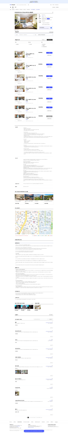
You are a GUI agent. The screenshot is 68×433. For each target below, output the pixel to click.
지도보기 (52, 17)
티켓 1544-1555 (34, 425)
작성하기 (51, 314)
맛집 (49, 235)
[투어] (12, 7)
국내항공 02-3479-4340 (36, 426)
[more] (24, 323)
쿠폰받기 (48, 18)
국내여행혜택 (38, 9)
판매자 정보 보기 (25, 186)
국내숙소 (24, 9)
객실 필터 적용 (49, 39)
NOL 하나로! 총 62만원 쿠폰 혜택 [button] (21, 4)
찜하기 (35, 15)
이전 (26, 417)
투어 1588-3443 (30, 425)
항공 (10, 9)
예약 (49, 52)
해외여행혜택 (33, 9)
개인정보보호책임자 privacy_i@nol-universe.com (53, 426)
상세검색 (50, 319)
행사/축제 (43, 235)
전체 (33, 235)
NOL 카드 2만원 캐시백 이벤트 (46, 24)
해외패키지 (17, 9)
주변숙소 (36, 235)
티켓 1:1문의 (32, 427)
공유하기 (52, 12)
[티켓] (15, 7)
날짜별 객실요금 (49, 66)
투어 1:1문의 (29, 427)
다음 (41, 417)
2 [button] (29, 417)
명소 (46, 235)
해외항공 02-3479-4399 (30, 426)
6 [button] (34, 417)
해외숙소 (13, 9)
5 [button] (33, 417)
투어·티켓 (21, 9)
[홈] (10, 7)
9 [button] (38, 417)
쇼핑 (51, 235)
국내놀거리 (28, 9)
